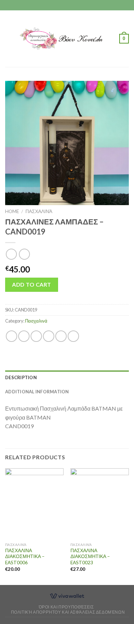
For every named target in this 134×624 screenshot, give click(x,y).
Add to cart (31, 284)
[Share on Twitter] (36, 336)
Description (21, 377)
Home (12, 211)
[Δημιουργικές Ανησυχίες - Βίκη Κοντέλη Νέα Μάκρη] (66, 38)
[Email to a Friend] (48, 336)
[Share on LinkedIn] (73, 336)
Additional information (37, 391)
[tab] (67, 377)
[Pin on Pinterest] (61, 336)
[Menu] (9, 38)
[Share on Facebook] (24, 336)
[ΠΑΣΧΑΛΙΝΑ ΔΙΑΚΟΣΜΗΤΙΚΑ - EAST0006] (34, 503)
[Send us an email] (73, 5)
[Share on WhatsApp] (11, 336)
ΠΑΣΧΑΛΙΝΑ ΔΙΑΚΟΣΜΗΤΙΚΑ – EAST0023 (90, 556)
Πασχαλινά (38, 211)
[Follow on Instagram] (67, 5)
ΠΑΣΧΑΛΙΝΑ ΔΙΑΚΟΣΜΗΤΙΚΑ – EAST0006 (25, 556)
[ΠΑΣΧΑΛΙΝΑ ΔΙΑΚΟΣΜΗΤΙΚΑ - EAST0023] (99, 503)
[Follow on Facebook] (60, 5)
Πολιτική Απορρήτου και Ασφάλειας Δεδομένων (68, 612)
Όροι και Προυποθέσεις (66, 606)
